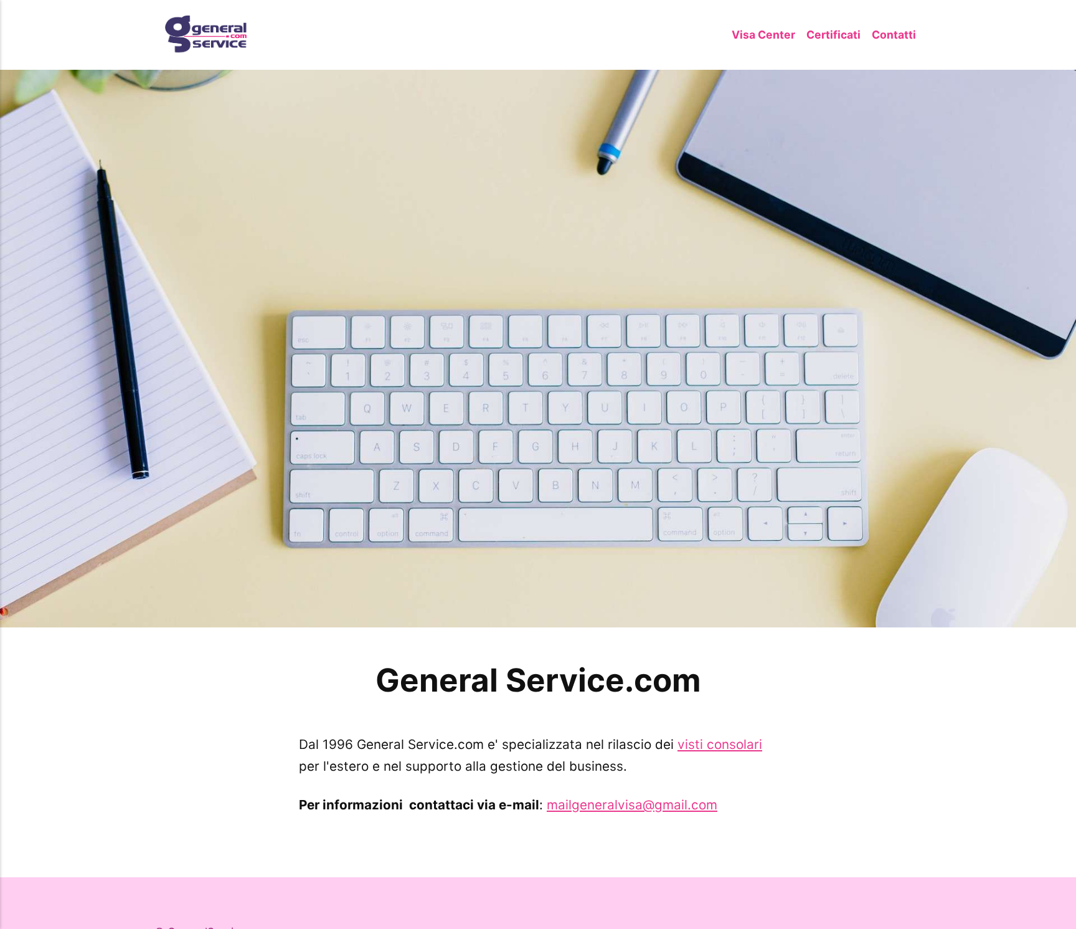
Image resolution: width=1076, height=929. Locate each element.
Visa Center (763, 34)
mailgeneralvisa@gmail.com (632, 804)
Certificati (833, 34)
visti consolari (719, 744)
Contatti (894, 34)
